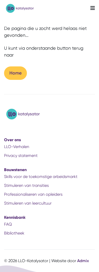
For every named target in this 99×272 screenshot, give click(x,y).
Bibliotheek (14, 233)
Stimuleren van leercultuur (28, 203)
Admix (83, 260)
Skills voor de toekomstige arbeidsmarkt (40, 176)
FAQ (8, 224)
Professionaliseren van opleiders (33, 194)
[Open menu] (92, 8)
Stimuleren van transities (26, 185)
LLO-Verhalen (16, 146)
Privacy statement (21, 155)
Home (15, 73)
